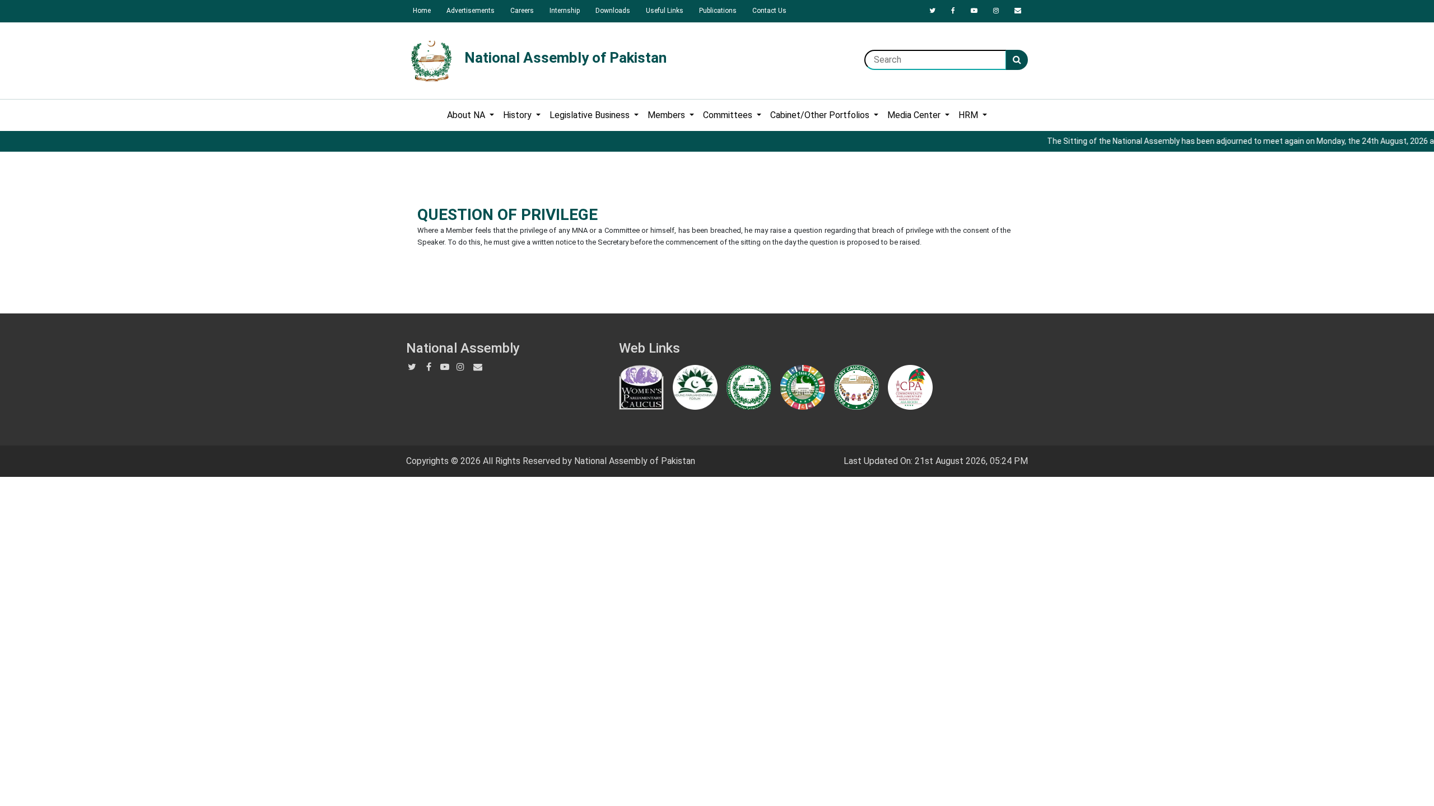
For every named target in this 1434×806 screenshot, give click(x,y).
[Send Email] (1018, 10)
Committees (729, 115)
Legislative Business (591, 115)
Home (422, 11)
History (518, 115)
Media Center (915, 115)
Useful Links (664, 11)
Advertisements (470, 11)
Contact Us (769, 11)
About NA (467, 115)
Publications (718, 11)
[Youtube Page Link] (974, 10)
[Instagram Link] (995, 10)
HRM (969, 115)
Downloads (612, 11)
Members (667, 115)
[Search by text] (1017, 60)
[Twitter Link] (932, 10)
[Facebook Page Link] (953, 10)
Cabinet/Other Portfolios (821, 115)
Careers (522, 11)
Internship (565, 11)
